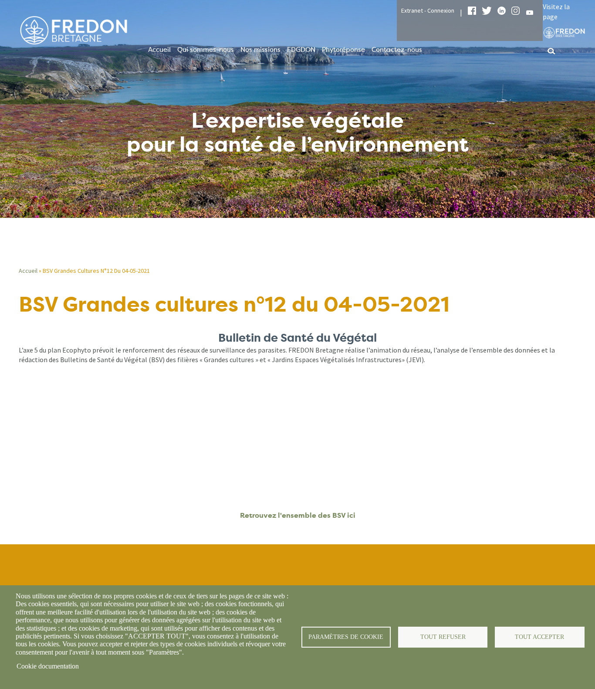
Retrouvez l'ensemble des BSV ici (297, 515)
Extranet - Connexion (427, 10)
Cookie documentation (48, 666)
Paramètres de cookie (345, 637)
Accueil (159, 49)
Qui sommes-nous (205, 49)
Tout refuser (443, 637)
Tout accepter (539, 637)
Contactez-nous (397, 49)
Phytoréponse (343, 49)
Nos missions (260, 49)
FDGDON (301, 49)
